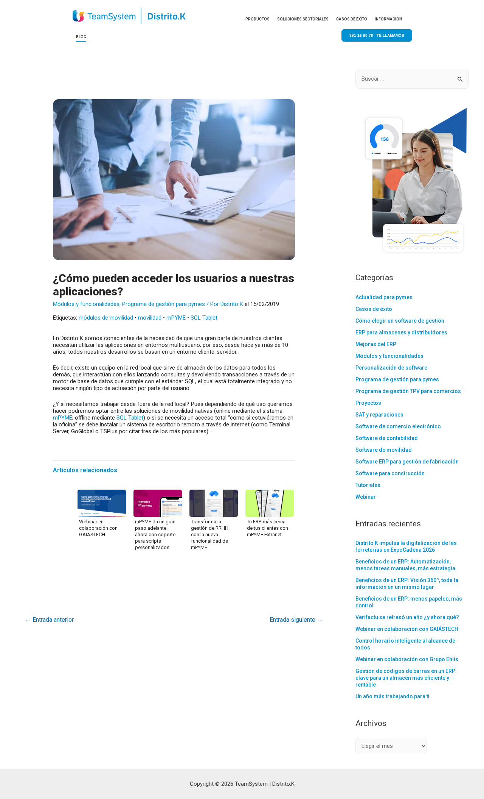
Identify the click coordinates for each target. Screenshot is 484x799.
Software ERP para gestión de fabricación (407, 462)
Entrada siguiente (296, 619)
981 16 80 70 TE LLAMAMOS (376, 35)
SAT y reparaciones (379, 415)
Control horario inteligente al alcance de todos (405, 644)
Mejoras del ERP (375, 344)
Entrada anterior (49, 619)
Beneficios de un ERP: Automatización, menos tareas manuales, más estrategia (405, 565)
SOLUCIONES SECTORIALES (303, 19)
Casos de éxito (373, 309)
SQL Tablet (204, 317)
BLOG (81, 37)
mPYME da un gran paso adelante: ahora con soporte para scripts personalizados (155, 534)
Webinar (365, 497)
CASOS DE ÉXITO (351, 19)
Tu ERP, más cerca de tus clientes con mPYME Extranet (267, 528)
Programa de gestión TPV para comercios (408, 391)
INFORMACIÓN (388, 19)
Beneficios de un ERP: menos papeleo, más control (408, 602)
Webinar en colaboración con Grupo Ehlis (406, 659)
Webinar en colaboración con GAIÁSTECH (98, 528)
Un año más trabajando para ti (392, 696)
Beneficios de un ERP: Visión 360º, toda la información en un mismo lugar (406, 583)
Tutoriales (367, 485)
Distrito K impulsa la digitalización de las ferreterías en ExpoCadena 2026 (406, 546)
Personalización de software (391, 368)
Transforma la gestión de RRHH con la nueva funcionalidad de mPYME (209, 534)
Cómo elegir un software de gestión (399, 321)
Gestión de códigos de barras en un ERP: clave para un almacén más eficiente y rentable (406, 678)
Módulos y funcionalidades (86, 304)
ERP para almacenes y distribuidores (401, 332)
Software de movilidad (383, 450)
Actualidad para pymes (384, 297)
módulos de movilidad (106, 317)
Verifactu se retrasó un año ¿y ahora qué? (407, 617)
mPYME (176, 317)
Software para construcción (390, 473)
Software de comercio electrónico (398, 426)
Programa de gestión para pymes (163, 304)
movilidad (149, 317)
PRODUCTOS (257, 19)
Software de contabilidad (386, 438)
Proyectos (368, 403)
